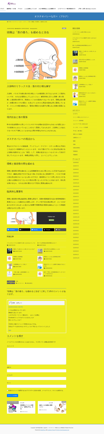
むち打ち (75, 113)
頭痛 (64, 28)
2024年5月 (76, 200)
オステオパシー (20, 283)
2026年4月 (76, 172)
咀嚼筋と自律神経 (18, 256)
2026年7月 (76, 166)
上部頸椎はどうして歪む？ (20, 264)
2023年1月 (76, 254)
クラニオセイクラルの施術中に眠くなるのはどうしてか (21, 243)
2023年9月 (76, 227)
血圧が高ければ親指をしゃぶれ (52, 249)
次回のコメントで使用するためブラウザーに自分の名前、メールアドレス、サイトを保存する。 (36, 390)
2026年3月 (76, 176)
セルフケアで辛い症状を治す (80, 124)
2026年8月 (76, 162)
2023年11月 (76, 220)
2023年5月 (76, 240)
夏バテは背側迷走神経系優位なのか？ (47, 243)
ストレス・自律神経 (78, 120)
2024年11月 (76, 183)
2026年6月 (76, 169)
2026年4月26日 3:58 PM (16, 307)
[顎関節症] (60, 407)
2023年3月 (76, 247)
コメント (10, 346)
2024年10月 (76, 186)
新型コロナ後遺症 (77, 134)
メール (9, 375)
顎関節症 (75, 151)
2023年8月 (76, 230)
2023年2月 (76, 251)
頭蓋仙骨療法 (29, 283)
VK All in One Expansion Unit (62, 430)
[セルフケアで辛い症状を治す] (13, 407)
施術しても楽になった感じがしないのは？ (24, 249)
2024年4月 (76, 203)
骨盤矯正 (75, 154)
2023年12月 (76, 217)
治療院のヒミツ (77, 137)
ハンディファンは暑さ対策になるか (82, 32)
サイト (9, 383)
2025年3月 (76, 179)
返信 (10, 330)
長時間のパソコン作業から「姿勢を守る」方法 (26, 406)
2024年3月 (76, 206)
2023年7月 (76, 234)
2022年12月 (76, 258)
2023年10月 (76, 223)
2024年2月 (76, 210)
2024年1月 (76, 213)
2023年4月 (76, 244)
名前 (9, 367)
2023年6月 (76, 237)
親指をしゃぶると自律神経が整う (52, 256)
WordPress (43, 430)
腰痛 (74, 141)
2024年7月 (76, 196)
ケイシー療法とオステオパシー (81, 117)
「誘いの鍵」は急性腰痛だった (21, 272)
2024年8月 (76, 193)
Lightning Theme (51, 430)
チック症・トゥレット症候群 (80, 127)
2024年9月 (76, 189)
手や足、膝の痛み (77, 130)
